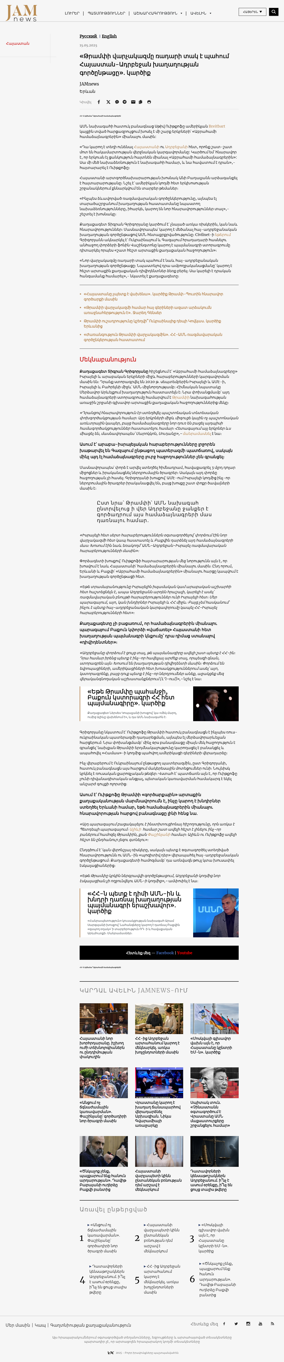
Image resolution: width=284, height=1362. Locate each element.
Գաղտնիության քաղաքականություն (90, 1325)
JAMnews (89, 84)
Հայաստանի (146, 146)
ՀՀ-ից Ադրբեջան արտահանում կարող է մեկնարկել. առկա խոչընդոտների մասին (157, 1045)
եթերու (221, 234)
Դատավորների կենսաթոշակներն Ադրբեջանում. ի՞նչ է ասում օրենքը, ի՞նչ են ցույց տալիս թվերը (211, 1180)
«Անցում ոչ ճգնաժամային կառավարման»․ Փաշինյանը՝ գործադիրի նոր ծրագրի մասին (103, 1111)
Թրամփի (180, 397)
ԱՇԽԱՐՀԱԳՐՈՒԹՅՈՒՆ (155, 13)
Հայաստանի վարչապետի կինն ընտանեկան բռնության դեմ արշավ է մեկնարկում (158, 1180)
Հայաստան (17, 43)
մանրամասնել (197, 433)
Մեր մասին (18, 1325)
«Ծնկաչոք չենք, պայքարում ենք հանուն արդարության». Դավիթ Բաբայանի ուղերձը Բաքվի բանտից (103, 1180)
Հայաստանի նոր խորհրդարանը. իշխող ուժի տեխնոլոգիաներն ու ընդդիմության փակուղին (102, 1047)
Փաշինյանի (159, 834)
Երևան (87, 91)
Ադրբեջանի (176, 146)
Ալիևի (135, 829)
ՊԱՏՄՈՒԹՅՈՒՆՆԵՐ (106, 13)
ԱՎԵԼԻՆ (198, 13)
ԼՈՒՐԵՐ (72, 13)
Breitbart (217, 126)
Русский (89, 36)
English (109, 36)
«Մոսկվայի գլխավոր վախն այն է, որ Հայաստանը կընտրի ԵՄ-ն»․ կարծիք (211, 1045)
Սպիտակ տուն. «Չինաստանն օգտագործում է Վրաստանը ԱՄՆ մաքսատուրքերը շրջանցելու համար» (210, 1114)
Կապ (40, 1325)
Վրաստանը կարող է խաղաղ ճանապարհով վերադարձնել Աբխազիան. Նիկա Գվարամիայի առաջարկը (157, 1114)
